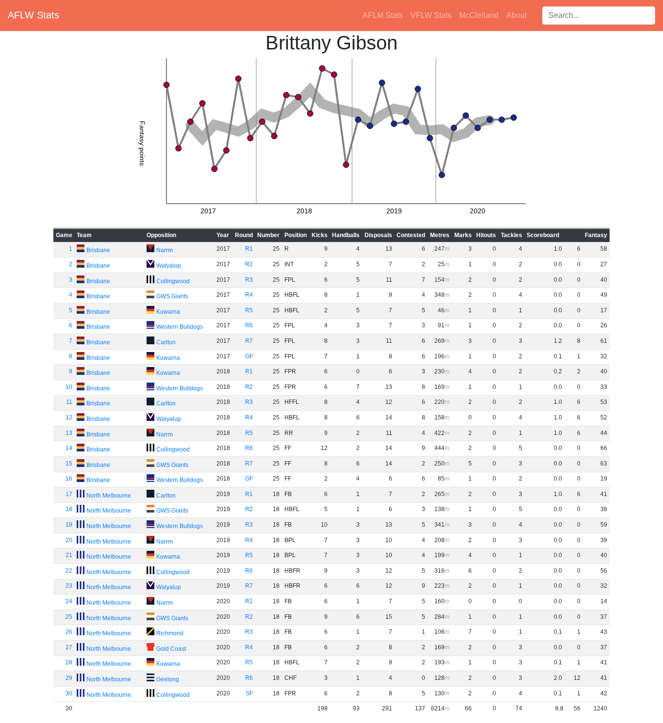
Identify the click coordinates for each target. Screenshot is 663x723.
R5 (249, 310)
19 (69, 524)
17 (69, 494)
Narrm (164, 250)
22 (69, 570)
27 (69, 647)
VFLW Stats (431, 15)
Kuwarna (168, 311)
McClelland (478, 15)
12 (69, 417)
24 (69, 601)
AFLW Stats (33, 15)
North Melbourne (108, 495)
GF (249, 356)
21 (69, 555)
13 (69, 433)
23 (69, 585)
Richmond (169, 633)
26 (69, 631)
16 (69, 478)
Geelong (167, 679)
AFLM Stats (383, 15)
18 (69, 509)
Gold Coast (171, 648)
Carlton (166, 342)
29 (69, 678)
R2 (249, 264)
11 (69, 402)
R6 (249, 325)
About (516, 15)
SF (249, 693)
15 (69, 463)
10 (69, 387)
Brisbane (98, 250)
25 (69, 616)
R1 (249, 248)
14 (69, 448)
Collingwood (173, 281)
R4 (249, 294)
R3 (249, 279)
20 (69, 540)
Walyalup (168, 265)
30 (69, 693)
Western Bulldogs (179, 326)
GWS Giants (172, 296)
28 (69, 662)
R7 (249, 340)
